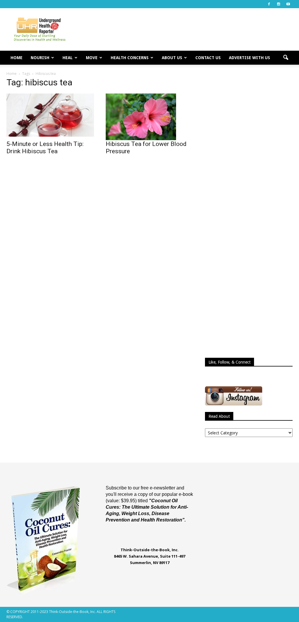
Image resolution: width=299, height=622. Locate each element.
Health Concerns (130, 57)
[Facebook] (269, 4)
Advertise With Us (249, 57)
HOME (16, 57)
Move (92, 57)
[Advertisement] (186, 29)
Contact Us (208, 57)
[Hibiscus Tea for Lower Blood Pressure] (149, 117)
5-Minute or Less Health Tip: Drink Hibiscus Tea (45, 147)
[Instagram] (278, 4)
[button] (286, 58)
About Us (172, 57)
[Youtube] (288, 4)
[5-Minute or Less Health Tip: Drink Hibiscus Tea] (50, 115)
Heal (67, 57)
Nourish (40, 57)
